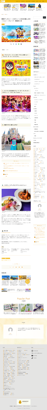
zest (10, 333)
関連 (6, 176)
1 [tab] (21, 12)
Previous (2, 7)
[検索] (44, 17)
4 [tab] (25, 12)
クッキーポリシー (34, 406)
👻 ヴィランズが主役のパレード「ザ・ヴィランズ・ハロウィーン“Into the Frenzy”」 (40, 232)
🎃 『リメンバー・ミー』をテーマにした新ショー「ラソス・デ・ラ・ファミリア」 (40, 229)
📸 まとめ (6, 174)
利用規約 (11, 406)
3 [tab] (24, 12)
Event (4, 258)
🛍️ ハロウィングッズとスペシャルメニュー (11, 170)
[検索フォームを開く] (45, 1)
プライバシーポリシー (26, 406)
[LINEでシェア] (19, 44)
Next (44, 7)
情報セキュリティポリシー (18, 406)
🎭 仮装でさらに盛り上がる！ (9, 168)
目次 (38, 225)
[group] (10, 309)
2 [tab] (22, 12)
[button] (21, 44)
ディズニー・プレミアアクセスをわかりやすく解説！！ (25, 250)
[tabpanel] (7, 7)
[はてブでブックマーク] (16, 44)
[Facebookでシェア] (14, 44)
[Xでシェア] (11, 44)
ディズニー (8, 258)
